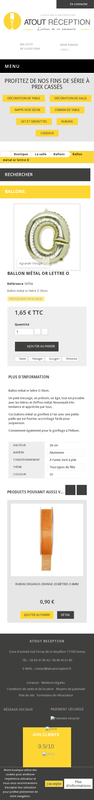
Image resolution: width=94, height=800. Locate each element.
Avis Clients (46, 735)
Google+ (54, 358)
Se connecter (78, 4)
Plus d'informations (78, 784)
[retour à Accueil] (4, 154)
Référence (15, 284)
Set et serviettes (34, 121)
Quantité (22, 324)
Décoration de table (23, 98)
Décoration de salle (70, 98)
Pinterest (71, 358)
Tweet (22, 358)
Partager (37, 358)
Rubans (67, 121)
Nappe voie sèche (27, 110)
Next (82, 490)
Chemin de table (67, 110)
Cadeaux (47, 133)
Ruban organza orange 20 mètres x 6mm (47, 584)
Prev (70, 490)
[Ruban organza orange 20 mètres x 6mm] (47, 540)
